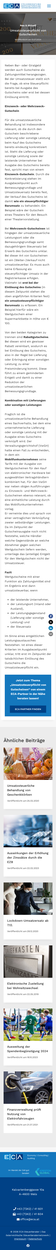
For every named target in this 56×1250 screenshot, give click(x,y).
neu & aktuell (28, 25)
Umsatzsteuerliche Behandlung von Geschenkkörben (20, 790)
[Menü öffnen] (48, 6)
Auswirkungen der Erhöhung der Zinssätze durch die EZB (27, 857)
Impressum (20, 1239)
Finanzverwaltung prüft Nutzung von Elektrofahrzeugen (24, 1114)
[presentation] (28, 764)
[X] (51, 622)
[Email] (51, 634)
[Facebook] (51, 616)
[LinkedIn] (51, 628)
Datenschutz (35, 1239)
